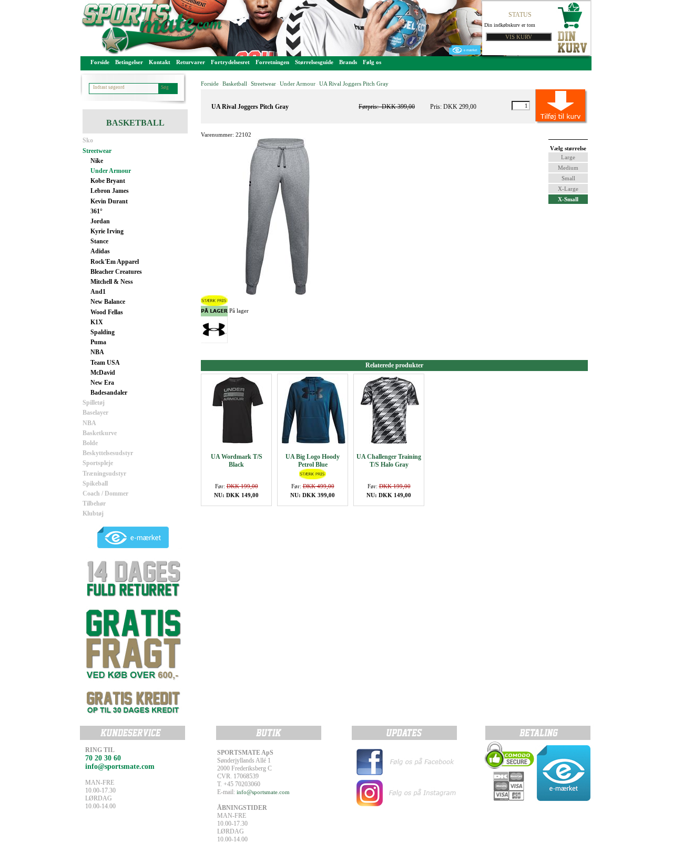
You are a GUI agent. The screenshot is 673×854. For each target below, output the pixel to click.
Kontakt (159, 62)
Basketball (234, 83)
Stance (99, 241)
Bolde (90, 443)
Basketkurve (100, 433)
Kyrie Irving (107, 231)
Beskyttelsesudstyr (108, 453)
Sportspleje (98, 463)
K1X (96, 322)
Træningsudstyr (104, 473)
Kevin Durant (109, 201)
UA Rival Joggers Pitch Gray (354, 83)
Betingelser (129, 62)
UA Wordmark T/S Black (236, 460)
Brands (348, 62)
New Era (102, 382)
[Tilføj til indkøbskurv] (550, 105)
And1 (98, 291)
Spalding (102, 332)
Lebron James (109, 190)
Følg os (372, 62)
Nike (96, 160)
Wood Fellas (106, 312)
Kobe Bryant (107, 180)
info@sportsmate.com (263, 792)
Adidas (100, 251)
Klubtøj (93, 513)
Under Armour (110, 170)
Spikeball (95, 483)
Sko (88, 140)
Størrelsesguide (314, 62)
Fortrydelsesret (230, 62)
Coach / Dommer (105, 493)
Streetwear (97, 151)
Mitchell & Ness (111, 281)
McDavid (102, 372)
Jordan (100, 221)
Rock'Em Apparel (114, 261)
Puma (98, 342)
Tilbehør (94, 503)
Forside (99, 62)
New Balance (107, 301)
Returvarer (190, 62)
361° (96, 211)
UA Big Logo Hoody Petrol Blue (312, 460)
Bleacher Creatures (116, 271)
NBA (97, 352)
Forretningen (272, 62)
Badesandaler (108, 392)
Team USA (105, 362)
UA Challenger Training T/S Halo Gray (388, 460)
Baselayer (95, 412)
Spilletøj (94, 402)
